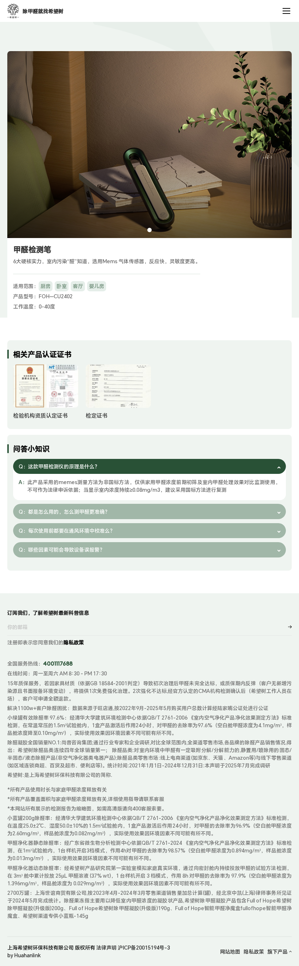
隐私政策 (73, 642)
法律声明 (106, 947)
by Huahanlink (24, 955)
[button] (149, 230)
